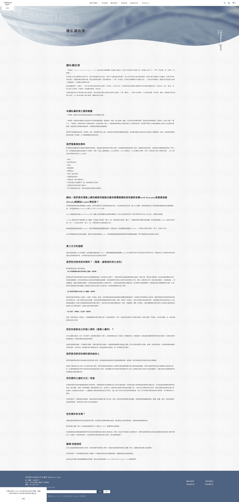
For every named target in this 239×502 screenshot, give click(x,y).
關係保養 (114, 3)
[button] (224, 3)
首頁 (67, 35)
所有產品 (105, 3)
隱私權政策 (73, 35)
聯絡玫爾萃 (190, 481)
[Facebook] (235, 470)
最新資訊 (124, 3)
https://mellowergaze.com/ (85, 70)
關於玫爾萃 (94, 3)
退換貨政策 (190, 484)
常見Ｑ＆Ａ (146, 3)
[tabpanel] (119, 26)
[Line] (235, 475)
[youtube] (235, 486)
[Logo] (8, 5)
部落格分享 (134, 3)
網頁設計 (84, 496)
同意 (23, 499)
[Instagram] (235, 480)
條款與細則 (209, 481)
